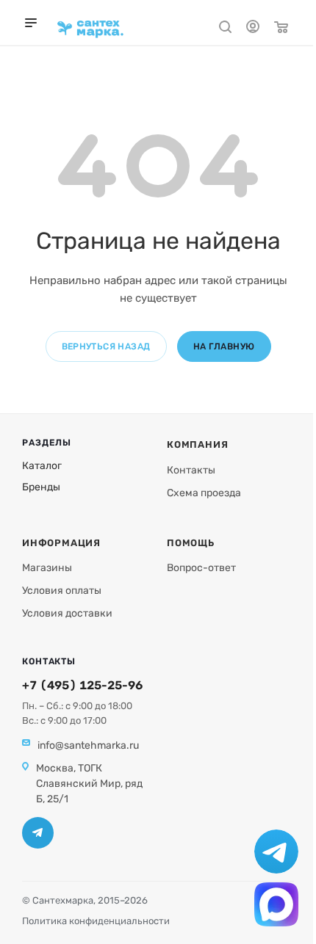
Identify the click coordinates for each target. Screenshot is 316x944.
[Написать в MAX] (276, 904)
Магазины (47, 568)
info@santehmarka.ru (88, 745)
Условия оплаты (61, 590)
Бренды (41, 487)
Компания (197, 444)
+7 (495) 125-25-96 (82, 685)
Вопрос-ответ (201, 568)
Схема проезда (204, 493)
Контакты (191, 470)
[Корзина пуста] (281, 29)
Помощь (191, 542)
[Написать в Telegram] (276, 851)
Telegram (38, 833)
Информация (61, 542)
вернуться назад (106, 346)
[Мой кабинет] (252, 28)
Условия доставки (67, 613)
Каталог (42, 466)
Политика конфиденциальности (96, 920)
